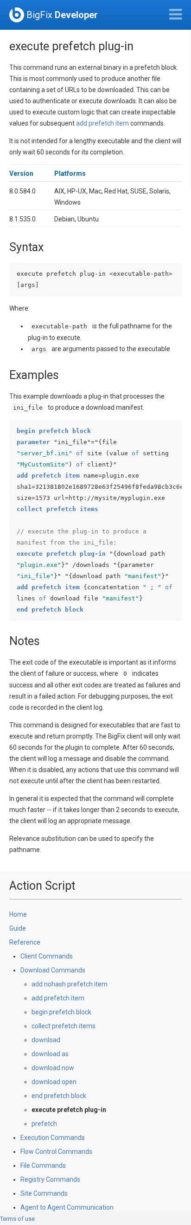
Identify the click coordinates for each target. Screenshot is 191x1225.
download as (50, 1054)
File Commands (43, 1165)
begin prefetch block (61, 1012)
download (46, 1040)
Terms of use (17, 1218)
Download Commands (52, 970)
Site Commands (44, 1193)
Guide (17, 928)
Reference (24, 942)
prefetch (44, 1123)
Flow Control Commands (56, 1151)
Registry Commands (50, 1179)
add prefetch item (102, 123)
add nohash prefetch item (70, 984)
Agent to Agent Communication (67, 1207)
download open (54, 1081)
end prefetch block (59, 1095)
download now (53, 1068)
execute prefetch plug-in (69, 1109)
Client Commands (46, 956)
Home (18, 914)
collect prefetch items (64, 1026)
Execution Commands (52, 1137)
